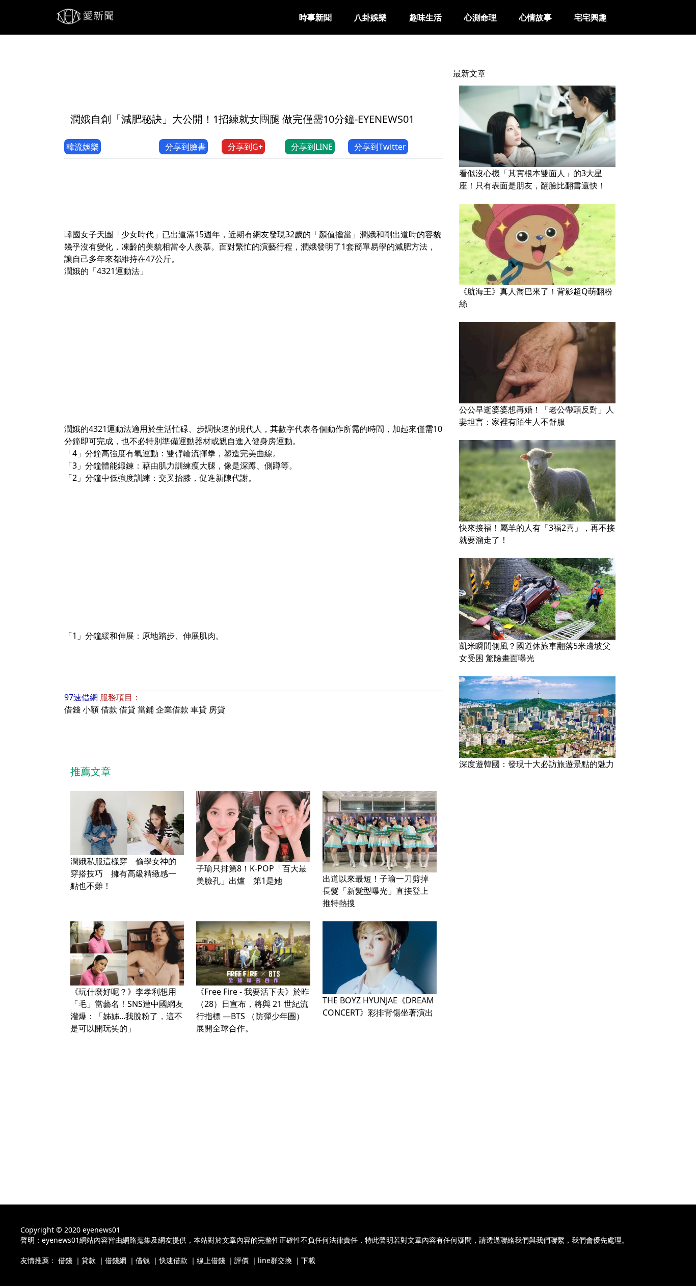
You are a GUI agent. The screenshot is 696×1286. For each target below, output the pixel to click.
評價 (241, 1260)
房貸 (217, 709)
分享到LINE (312, 146)
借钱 (143, 1260)
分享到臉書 (185, 146)
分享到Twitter (380, 146)
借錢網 (115, 1260)
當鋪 (146, 709)
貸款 (89, 1260)
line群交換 (275, 1260)
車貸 (199, 709)
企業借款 (172, 709)
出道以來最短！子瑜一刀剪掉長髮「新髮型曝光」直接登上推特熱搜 (376, 891)
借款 (109, 709)
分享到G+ (245, 146)
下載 (308, 1260)
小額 (91, 709)
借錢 (72, 709)
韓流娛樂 (82, 146)
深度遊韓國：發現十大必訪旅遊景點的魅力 (536, 764)
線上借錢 (211, 1260)
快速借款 (173, 1260)
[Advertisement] (249, 80)
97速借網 (81, 697)
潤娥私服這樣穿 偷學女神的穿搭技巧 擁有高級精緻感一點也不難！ (123, 873)
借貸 (127, 709)
